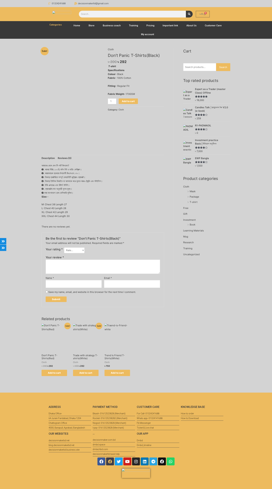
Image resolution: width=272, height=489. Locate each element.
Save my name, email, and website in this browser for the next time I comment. (92, 292)
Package (194, 196)
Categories (55, 24)
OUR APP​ (142, 433)
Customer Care (213, 25)
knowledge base (193, 406)
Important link (170, 25)
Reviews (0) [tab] (64, 158)
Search (223, 67)
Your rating (54, 249)
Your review (55, 257)
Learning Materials (193, 230)
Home (77, 25)
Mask (193, 191)
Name (50, 277)
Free (185, 208)
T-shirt (193, 202)
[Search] (189, 14)
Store (91, 25)
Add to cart (128, 101)
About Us (191, 25)
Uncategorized (191, 254)
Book (192, 224)
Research (188, 242)
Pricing (150, 25)
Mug (185, 236)
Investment (189, 219)
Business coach (112, 25)
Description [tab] (48, 158)
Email (108, 277)
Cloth (111, 49)
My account (147, 34)
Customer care (148, 406)
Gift (185, 213)
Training (133, 25)
